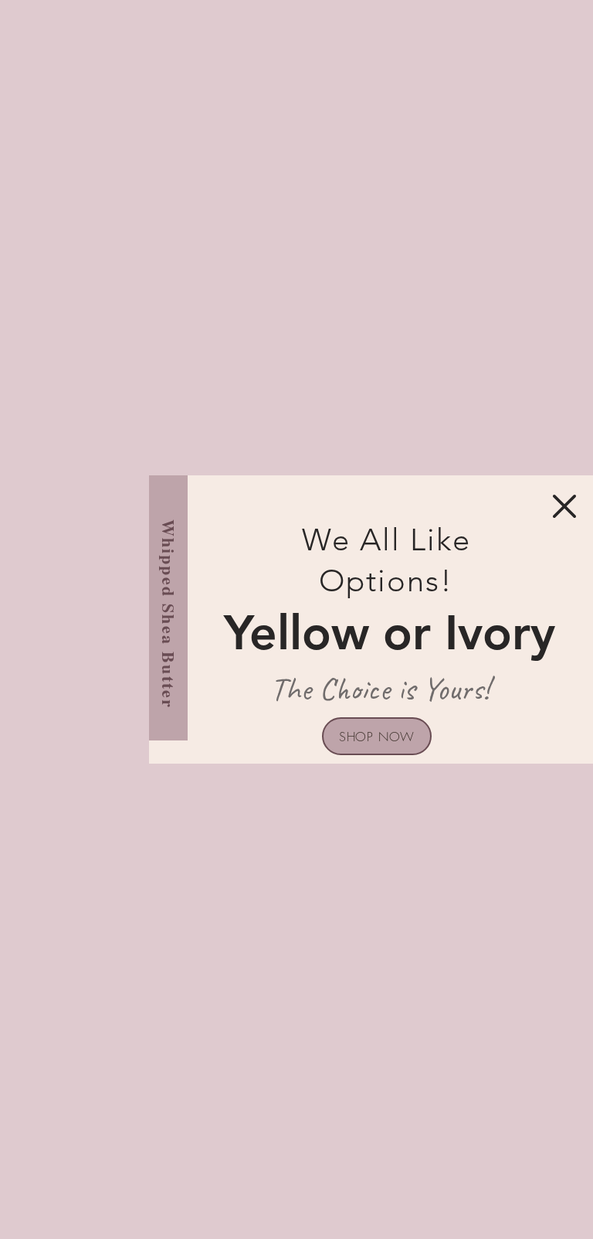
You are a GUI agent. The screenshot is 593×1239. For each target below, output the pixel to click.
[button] (564, 506)
